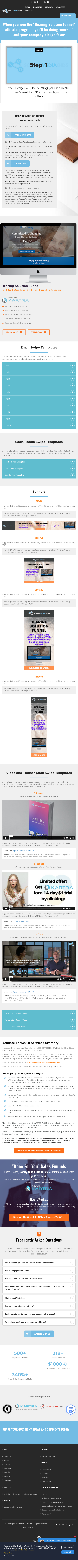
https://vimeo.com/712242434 (21, 921)
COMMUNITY (66, 15)
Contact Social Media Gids (13, 1507)
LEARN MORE (12, 332)
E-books (45, 1473)
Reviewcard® (47, 1514)
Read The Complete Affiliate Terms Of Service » (39, 1150)
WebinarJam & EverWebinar (51, 1498)
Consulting (45, 1477)
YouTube (7, 1472)
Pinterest (7, 1480)
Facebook (7, 1456)
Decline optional (68, 1547)
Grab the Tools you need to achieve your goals (20, 1494)
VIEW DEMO (36, 332)
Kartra (44, 1494)
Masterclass (46, 1469)
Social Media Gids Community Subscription (57, 1506)
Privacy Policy (8, 1553)
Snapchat (7, 1476)
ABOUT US (29, 10)
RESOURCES (60, 7)
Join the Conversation (49, 1456)
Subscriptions (46, 1481)
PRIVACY (23, 1528)
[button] (72, 366)
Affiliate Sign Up (23, 135)
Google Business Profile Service (53, 1510)
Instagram (7, 1468)
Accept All (67, 1552)
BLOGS (27, 7)
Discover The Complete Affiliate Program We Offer (39, 1217)
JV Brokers (20, 163)
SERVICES (49, 7)
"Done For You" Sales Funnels (52, 1502)
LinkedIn (7, 1464)
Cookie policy (19, 1550)
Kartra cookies (29, 1550)
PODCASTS (37, 7)
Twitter (6, 1460)
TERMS (30, 1528)
